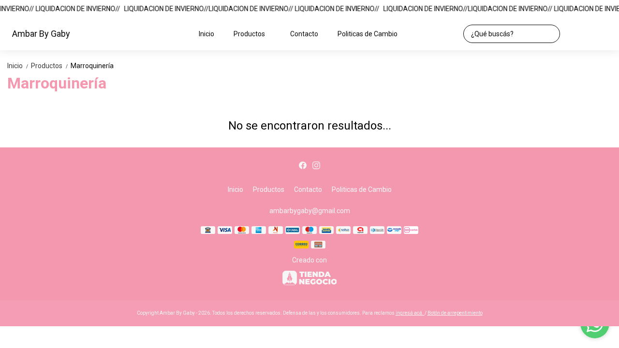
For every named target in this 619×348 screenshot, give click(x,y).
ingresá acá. (410, 313)
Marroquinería (92, 66)
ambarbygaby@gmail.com (309, 211)
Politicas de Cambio (368, 34)
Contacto (304, 34)
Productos (249, 34)
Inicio (206, 34)
